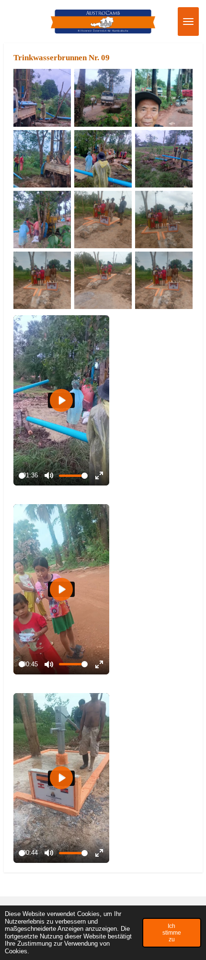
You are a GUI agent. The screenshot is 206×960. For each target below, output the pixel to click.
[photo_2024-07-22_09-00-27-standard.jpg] (164, 158)
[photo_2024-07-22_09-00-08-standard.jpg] (102, 97)
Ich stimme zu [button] (171, 932)
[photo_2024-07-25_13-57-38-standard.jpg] (41, 280)
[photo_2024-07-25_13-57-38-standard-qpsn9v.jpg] (164, 280)
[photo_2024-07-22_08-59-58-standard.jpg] (41, 97)
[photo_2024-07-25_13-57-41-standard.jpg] (102, 280)
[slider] (22, 475)
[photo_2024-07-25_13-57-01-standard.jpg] (102, 219)
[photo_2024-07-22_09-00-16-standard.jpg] (41, 158)
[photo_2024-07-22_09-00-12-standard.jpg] (164, 97)
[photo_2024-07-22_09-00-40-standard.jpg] (41, 219)
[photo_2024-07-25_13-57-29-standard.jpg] (164, 219)
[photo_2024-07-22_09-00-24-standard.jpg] (102, 158)
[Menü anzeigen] (188, 21)
